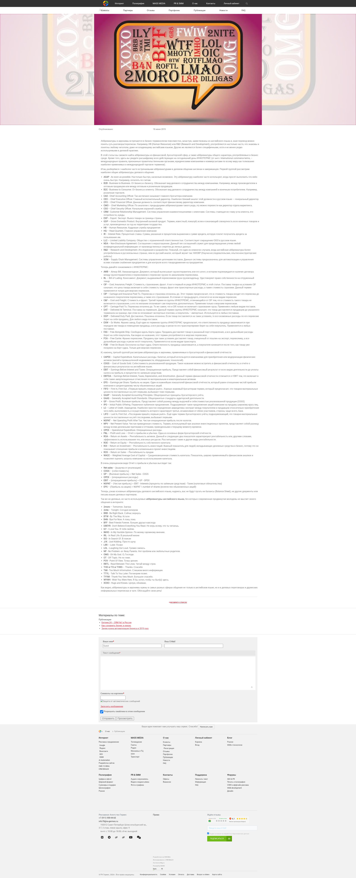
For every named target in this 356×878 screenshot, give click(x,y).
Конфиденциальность (148, 874)
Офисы (166, 779)
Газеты (134, 745)
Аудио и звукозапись (139, 779)
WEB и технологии (234, 745)
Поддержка (201, 775)
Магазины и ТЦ (137, 751)
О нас (195, 3)
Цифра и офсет (105, 779)
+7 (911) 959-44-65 (107, 818)
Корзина (198, 742)
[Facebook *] (116, 837)
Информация (200, 782)
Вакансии (167, 782)
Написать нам (206, 727)
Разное (102, 791)
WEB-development (234, 788)
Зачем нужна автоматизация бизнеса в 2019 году (125, 628)
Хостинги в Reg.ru (159, 863)
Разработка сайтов (106, 763)
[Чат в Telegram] (109, 837)
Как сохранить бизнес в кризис (116, 625)
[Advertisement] (178, 835)
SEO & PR (231, 779)
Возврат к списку (178, 602)
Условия (172, 874)
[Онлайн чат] (139, 837)
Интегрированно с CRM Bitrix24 (163, 860)
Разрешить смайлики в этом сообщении (124, 711)
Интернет (119, 3)
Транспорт (135, 757)
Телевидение (136, 742)
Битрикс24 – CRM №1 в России (116, 622)
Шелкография (104, 788)
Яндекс (102, 748)
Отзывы (151, 10)
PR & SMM (179, 3)
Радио (133, 748)
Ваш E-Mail (170, 641)
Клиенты (105, 10)
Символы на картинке (112, 693)
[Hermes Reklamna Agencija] (255, 874)
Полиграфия (138, 3)
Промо (156, 815)
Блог (229, 738)
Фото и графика (137, 785)
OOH (133, 754)
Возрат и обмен (203, 874)
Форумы (231, 775)
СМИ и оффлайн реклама (238, 785)
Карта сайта (217, 874)
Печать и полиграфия (236, 782)
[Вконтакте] (102, 837)
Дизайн (230, 791)
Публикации (199, 10)
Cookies (163, 874)
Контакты (210, 3)
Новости (223, 10)
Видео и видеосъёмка (140, 782)
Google (102, 745)
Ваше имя (108, 641)
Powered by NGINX (159, 866)
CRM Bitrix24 (104, 769)
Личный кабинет (231, 3)
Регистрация (169, 748)
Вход (197, 745)
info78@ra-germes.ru (108, 821)
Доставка (190, 874)
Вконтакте (103, 751)
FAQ (243, 10)
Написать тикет (201, 779)
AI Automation (104, 760)
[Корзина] (253, 3)
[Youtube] (131, 837)
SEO (101, 754)
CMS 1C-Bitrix (104, 766)
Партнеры (128, 10)
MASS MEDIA (159, 3)
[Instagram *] (123, 837)
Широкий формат (106, 782)
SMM (101, 757)
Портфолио (174, 10)
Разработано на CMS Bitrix (161, 857)
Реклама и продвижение (109, 742)
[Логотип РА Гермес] (105, 3)
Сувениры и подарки (107, 785)
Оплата (181, 874)
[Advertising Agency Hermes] (253, 874)
